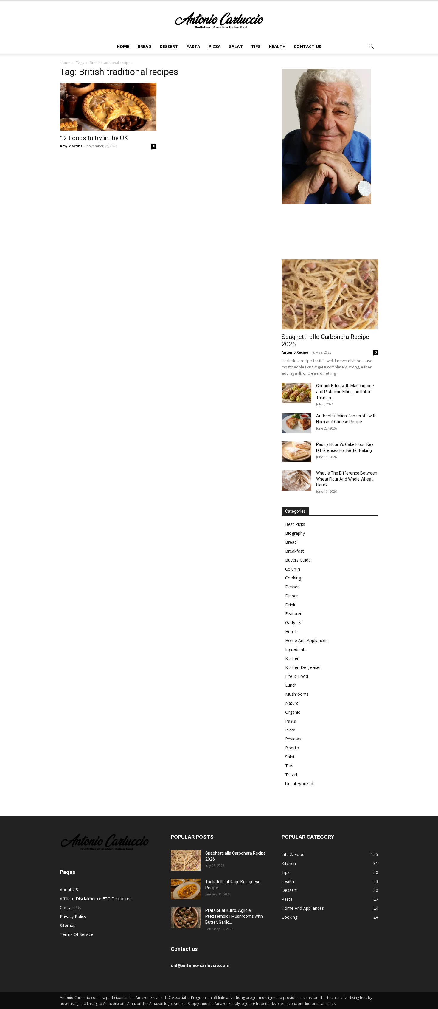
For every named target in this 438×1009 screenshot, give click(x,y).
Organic (292, 712)
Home (123, 46)
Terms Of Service (76, 934)
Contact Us (307, 46)
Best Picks (295, 524)
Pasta (193, 46)
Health (277, 46)
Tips (255, 46)
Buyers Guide (298, 560)
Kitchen (292, 658)
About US (69, 889)
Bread (144, 46)
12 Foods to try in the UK (94, 138)
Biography (295, 533)
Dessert (169, 46)
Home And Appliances (306, 640)
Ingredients (296, 649)
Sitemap (68, 925)
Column (292, 569)
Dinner (291, 596)
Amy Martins (71, 146)
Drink (290, 604)
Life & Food (296, 676)
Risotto (292, 748)
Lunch (291, 685)
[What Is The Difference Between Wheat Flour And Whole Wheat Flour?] (296, 480)
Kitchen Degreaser (303, 667)
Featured (293, 613)
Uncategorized (299, 783)
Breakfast (294, 551)
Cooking (293, 578)
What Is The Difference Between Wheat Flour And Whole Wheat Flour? (346, 479)
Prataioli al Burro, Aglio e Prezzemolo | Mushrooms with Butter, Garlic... (234, 916)
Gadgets (293, 622)
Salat (236, 46)
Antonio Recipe (295, 352)
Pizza (215, 46)
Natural (292, 703)
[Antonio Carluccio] (219, 20)
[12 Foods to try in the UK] (108, 107)
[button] (371, 47)
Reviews (293, 739)
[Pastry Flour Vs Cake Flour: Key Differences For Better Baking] (296, 451)
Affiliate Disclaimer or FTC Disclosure (96, 898)
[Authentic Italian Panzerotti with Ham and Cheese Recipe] (296, 423)
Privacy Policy (73, 916)
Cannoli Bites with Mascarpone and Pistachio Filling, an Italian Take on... (345, 391)
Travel (291, 774)
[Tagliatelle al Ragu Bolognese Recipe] (186, 889)
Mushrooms (297, 694)
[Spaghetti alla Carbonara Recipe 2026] (330, 294)
